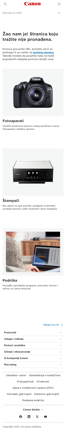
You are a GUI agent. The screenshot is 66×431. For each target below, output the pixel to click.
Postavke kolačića (33, 400)
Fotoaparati (13, 121)
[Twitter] (37, 417)
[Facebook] (20, 417)
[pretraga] (5, 4)
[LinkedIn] (29, 417)
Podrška (10, 280)
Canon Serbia (31, 409)
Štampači (11, 201)
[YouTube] (45, 417)
